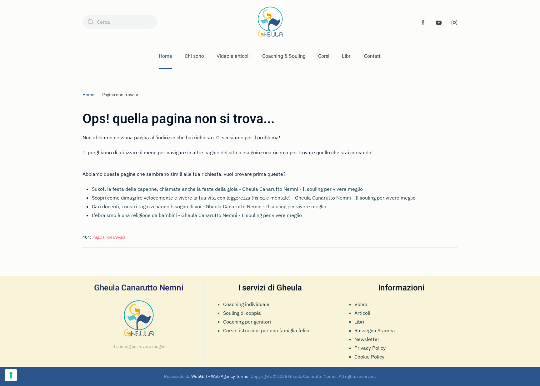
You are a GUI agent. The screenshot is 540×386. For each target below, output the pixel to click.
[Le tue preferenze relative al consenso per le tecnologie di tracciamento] (11, 375)
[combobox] (120, 22)
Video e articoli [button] (233, 56)
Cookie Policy (369, 357)
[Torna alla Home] (270, 21)
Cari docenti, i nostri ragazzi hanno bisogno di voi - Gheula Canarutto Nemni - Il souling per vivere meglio (209, 206)
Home (165, 56)
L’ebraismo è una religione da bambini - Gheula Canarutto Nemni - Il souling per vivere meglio (197, 215)
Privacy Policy (370, 348)
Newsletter (366, 339)
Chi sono (194, 56)
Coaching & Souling (284, 56)
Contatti (373, 56)
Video (360, 304)
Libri (347, 56)
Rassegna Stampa (374, 330)
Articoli (362, 313)
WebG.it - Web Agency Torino (219, 376)
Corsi (323, 56)
